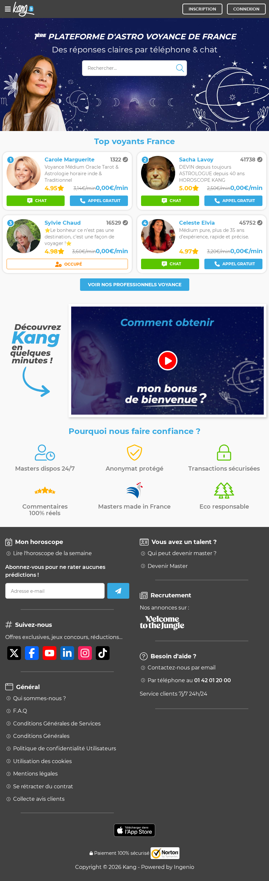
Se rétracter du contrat (43, 787)
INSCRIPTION (202, 9)
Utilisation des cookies (42, 761)
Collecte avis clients (39, 799)
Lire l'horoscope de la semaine (52, 553)
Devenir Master (168, 566)
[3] (24, 251)
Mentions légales (35, 774)
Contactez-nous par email (182, 668)
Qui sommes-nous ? (39, 699)
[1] (24, 188)
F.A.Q (20, 711)
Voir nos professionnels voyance (134, 285)
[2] (158, 188)
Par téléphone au (189, 681)
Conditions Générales (41, 736)
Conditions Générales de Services (57, 724)
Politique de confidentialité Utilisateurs (64, 749)
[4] (158, 251)
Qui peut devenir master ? (182, 553)
